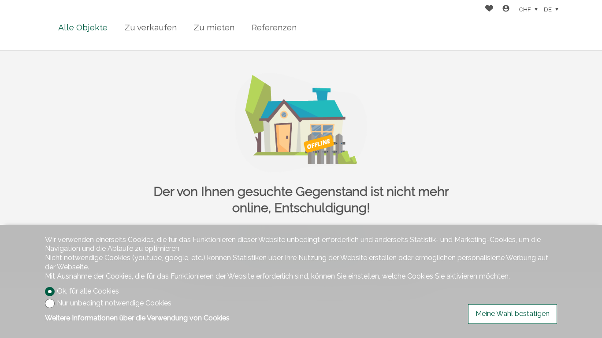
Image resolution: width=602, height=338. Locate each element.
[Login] (506, 9)
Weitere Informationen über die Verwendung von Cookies (137, 318)
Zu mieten (213, 27)
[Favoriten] (489, 9)
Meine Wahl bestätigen (513, 313)
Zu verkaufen (150, 27)
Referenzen (274, 27)
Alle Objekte (83, 27)
